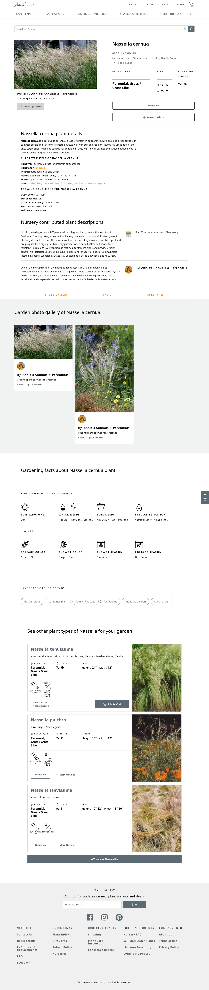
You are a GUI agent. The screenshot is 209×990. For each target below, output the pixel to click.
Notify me (153, 105)
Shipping (94, 934)
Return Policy (62, 947)
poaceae (40, 167)
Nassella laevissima (51, 790)
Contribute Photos (136, 953)
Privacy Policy (169, 947)
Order (149, 5)
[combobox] (61, 704)
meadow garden (83, 183)
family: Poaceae (85, 601)
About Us (165, 934)
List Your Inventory (137, 947)
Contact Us (25, 934)
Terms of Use (168, 941)
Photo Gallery (56, 294)
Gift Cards (59, 941)
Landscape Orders (101, 950)
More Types (155, 294)
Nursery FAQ (132, 934)
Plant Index (60, 934)
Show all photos (30, 106)
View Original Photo (29, 384)
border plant (34, 183)
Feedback (24, 962)
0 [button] (192, 3)
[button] (185, 29)
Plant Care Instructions (97, 942)
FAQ (20, 956)
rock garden (99, 183)
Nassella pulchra (48, 719)
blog (180, 5)
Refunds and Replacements (27, 948)
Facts (107, 294)
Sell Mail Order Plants (139, 941)
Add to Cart (114, 704)
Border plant (32, 601)
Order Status (26, 941)
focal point (66, 183)
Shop (133, 5)
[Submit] (191, 29)
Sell (165, 5)
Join (134, 904)
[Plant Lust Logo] (24, 4)
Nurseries (59, 953)
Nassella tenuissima (52, 649)
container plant (51, 183)
